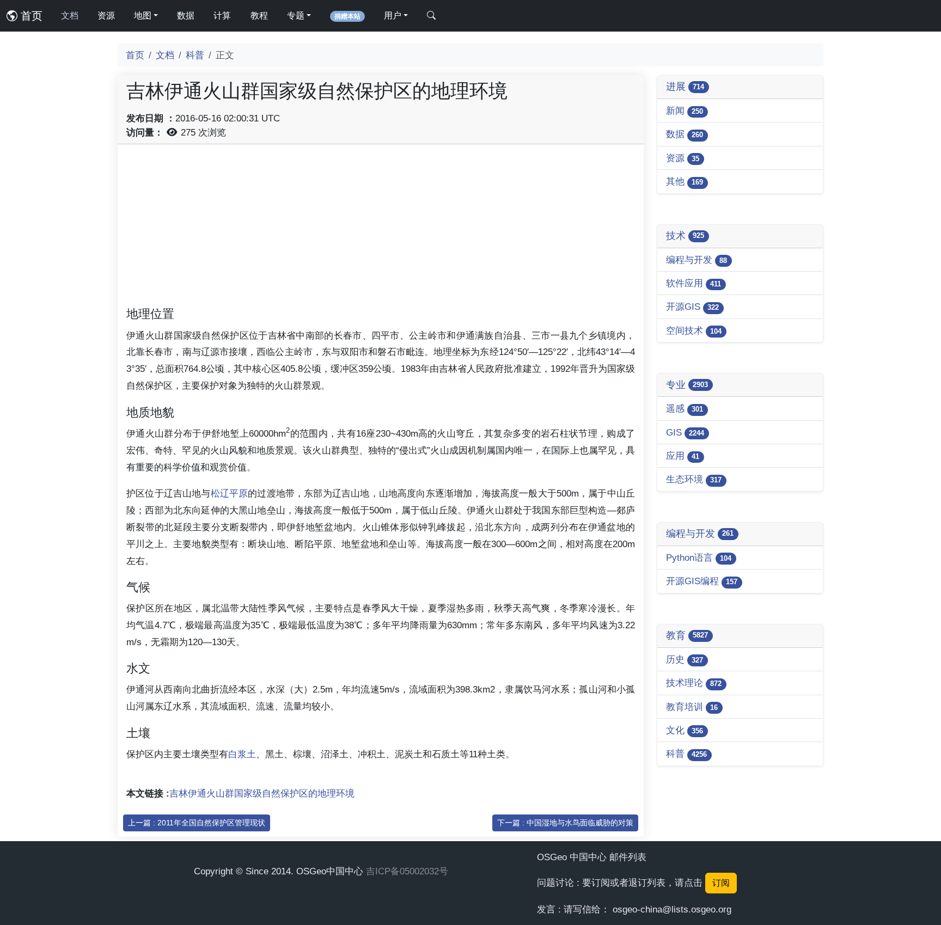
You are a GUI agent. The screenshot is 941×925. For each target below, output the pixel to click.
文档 (69, 15)
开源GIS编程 (701, 580)
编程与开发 (696, 259)
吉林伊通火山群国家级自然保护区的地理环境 (262, 793)
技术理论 (694, 682)
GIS (685, 432)
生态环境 (694, 479)
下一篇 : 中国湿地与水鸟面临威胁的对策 (565, 822)
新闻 (684, 110)
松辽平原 (229, 493)
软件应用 (693, 283)
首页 (29, 16)
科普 (195, 55)
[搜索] (431, 15)
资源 (106, 15)
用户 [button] (392, 15)
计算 (222, 15)
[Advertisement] (380, 229)
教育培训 (692, 706)
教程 (259, 15)
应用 (682, 455)
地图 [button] (142, 15)
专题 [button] (295, 15)
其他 (684, 181)
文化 (684, 730)
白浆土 (242, 754)
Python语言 (698, 557)
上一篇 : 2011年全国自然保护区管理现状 (196, 822)
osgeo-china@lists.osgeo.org (672, 909)
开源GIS (692, 306)
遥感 (684, 408)
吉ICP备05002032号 (407, 871)
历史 (684, 659)
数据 (185, 15)
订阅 (721, 882)
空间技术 (694, 330)
